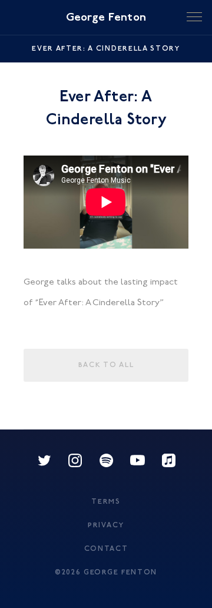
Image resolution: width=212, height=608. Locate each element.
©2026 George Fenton (106, 572)
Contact (106, 549)
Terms (105, 501)
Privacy (106, 525)
